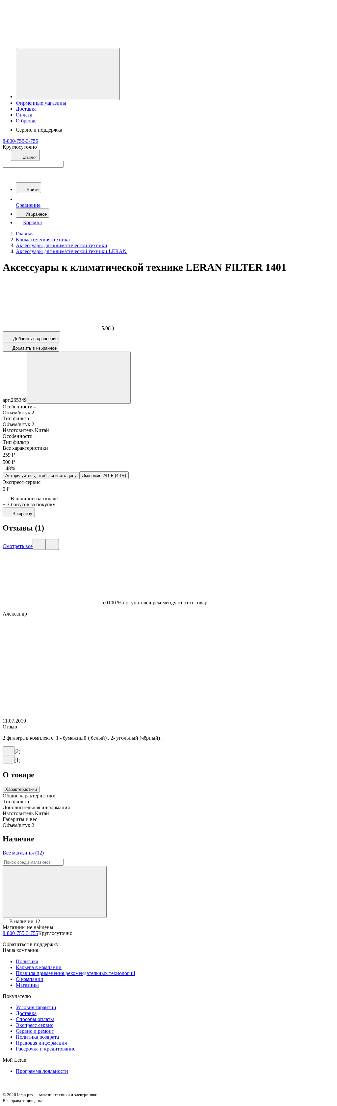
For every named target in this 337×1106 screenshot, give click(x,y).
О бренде (26, 120)
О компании (29, 979)
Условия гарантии (36, 1007)
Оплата (24, 115)
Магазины (27, 985)
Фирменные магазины (41, 103)
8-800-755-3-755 (20, 141)
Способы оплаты (35, 1019)
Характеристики (21, 789)
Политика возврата (37, 1037)
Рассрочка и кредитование (45, 1049)
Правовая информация (41, 1043)
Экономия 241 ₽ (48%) (104, 475)
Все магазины (23, 853)
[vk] (8, 1088)
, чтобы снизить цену (41, 475)
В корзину (22, 513)
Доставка (26, 109)
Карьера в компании (39, 967)
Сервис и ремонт (35, 1031)
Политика (27, 961)
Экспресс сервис (34, 1025)
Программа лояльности (42, 1071)
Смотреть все (18, 546)
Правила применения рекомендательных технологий (75, 973)
